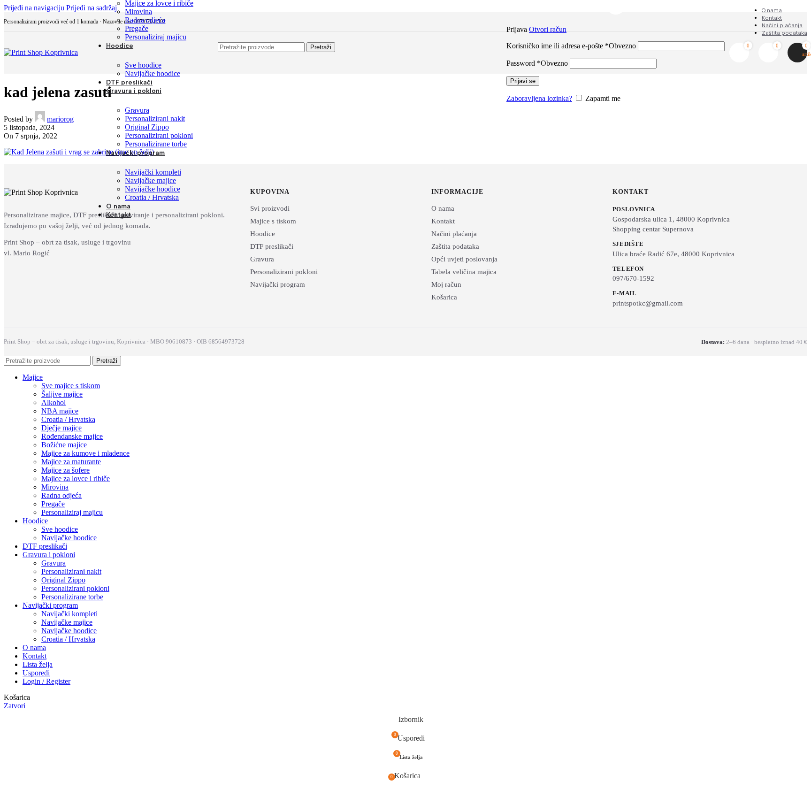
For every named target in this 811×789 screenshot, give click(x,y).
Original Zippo (147, 127)
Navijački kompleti (153, 172)
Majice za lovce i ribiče (75, 479)
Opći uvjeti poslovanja (464, 259)
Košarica (444, 297)
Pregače (136, 28)
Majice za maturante (71, 462)
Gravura (137, 110)
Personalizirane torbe (156, 144)
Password (537, 63)
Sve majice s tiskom (70, 386)
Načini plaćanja (454, 233)
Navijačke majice (150, 180)
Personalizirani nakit (155, 119)
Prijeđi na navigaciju (35, 8)
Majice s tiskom (273, 221)
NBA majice (59, 411)
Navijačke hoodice (152, 73)
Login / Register (46, 681)
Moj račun (446, 284)
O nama (442, 208)
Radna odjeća (145, 20)
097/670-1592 (633, 278)
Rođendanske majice (72, 436)
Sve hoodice (143, 65)
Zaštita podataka (455, 246)
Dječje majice (61, 428)
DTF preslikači (271, 246)
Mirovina (138, 11)
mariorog (60, 119)
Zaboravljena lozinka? (539, 98)
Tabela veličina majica (464, 272)
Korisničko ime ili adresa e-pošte (571, 46)
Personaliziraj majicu (155, 37)
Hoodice (262, 233)
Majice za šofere (65, 470)
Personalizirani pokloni (159, 135)
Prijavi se (523, 80)
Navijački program (277, 284)
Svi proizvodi (270, 208)
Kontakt (443, 221)
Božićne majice (64, 445)
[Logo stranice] (41, 52)
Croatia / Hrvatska (152, 197)
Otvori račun (547, 29)
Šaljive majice (62, 394)
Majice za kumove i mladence (85, 453)
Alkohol (53, 402)
